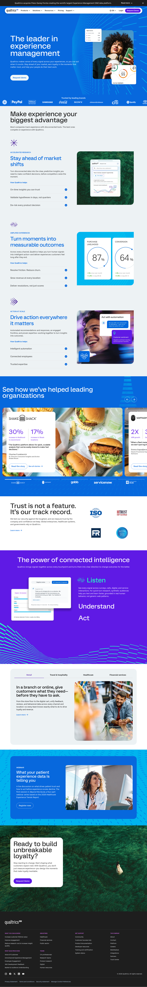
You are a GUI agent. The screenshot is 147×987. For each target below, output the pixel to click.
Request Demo (133, 11)
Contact (113, 940)
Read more (125, 3)
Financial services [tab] (118, 675)
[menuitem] (25, 11)
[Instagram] (6, 974)
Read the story (18, 466)
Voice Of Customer (11, 954)
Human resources (46, 967)
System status (80, 953)
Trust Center (114, 959)
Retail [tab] (29, 675)
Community (79, 937)
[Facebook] (10, 974)
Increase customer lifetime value (16, 937)
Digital (42, 964)
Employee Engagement (13, 961)
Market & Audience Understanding (17, 967)
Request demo (19, 78)
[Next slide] (134, 399)
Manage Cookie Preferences (61, 981)
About (112, 937)
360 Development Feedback (14, 964)
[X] (15, 974)
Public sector (44, 943)
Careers (113, 947)
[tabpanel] (73, 711)
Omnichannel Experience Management (18, 958)
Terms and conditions (26, 981)
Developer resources (82, 947)
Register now (25, 805)
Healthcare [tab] (88, 675)
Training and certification (84, 950)
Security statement (42, 981)
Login (121, 11)
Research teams (45, 958)
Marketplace (114, 950)
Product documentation (83, 943)
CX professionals (46, 954)
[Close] (143, 3)
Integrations (114, 953)
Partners (113, 956)
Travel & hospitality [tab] (58, 675)
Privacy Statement (11, 981)
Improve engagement (12, 940)
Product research (46, 961)
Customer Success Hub (83, 940)
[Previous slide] (127, 399)
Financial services (46, 940)
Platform (113, 943)
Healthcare (43, 937)
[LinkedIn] (19, 974)
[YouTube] (23, 974)
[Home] (12, 10)
